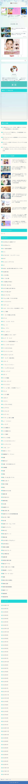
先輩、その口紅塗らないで (9, 464)
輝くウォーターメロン (8, 573)
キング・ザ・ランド (7, 338)
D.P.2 (4, 252)
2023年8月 (5, 638)
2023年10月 (6, 632)
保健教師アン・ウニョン (8, 454)
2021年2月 (5, 721)
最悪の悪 (5, 494)
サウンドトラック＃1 (8, 351)
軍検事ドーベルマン (7, 570)
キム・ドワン (6, 328)
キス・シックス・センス (8, 321)
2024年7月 (5, 608)
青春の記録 (5, 583)
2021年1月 (5, 724)
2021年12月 (6, 691)
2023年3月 (5, 651)
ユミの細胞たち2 (7, 431)
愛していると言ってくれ (8, 477)
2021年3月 (5, 718)
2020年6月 (5, 748)
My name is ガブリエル (8, 262)
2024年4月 (5, 618)
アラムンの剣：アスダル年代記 (10, 298)
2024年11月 (6, 605)
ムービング (5, 424)
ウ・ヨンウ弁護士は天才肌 (9, 315)
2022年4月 (5, 678)
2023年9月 (5, 635)
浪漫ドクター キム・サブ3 (9, 524)
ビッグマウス (6, 407)
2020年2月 (5, 761)
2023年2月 (5, 655)
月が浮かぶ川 (6, 497)
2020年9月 (5, 738)
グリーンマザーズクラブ (8, 344)
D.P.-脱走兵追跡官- (7, 248)
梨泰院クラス (6, 507)
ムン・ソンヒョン (7, 421)
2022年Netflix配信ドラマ (9, 242)
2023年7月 (5, 641)
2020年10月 (6, 734)
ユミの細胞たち (6, 427)
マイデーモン (6, 414)
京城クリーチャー (7, 451)
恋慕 (4, 471)
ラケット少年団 (6, 437)
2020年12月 (6, 728)
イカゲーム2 (6, 305)
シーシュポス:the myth (8, 368)
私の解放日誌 (6, 553)
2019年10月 (6, 774)
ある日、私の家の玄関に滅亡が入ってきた (13, 268)
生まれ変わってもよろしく (9, 540)
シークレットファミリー (8, 364)
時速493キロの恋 (7, 490)
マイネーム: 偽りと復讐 (8, 417)
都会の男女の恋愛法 (7, 580)
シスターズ (5, 361)
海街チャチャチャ (7, 527)
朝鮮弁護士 (5, 500)
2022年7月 (5, 668)
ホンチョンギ (6, 411)
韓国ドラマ (5, 590)
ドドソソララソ (6, 384)
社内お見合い (6, 543)
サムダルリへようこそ (8, 354)
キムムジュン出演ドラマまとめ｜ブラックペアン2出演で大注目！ (15, 143)
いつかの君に (6, 275)
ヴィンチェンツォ (7, 444)
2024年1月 (5, 625)
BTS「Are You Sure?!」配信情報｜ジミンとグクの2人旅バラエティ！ (15, 138)
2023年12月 (6, 628)
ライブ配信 (5, 434)
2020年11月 (6, 731)
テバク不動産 (6, 378)
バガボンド (5, 398)
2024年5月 (5, 615)
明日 (4, 487)
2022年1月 (5, 688)
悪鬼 (4, 474)
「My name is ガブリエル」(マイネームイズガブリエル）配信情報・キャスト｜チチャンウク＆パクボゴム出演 (15, 149)
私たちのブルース (7, 550)
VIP (4, 265)
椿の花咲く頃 (6, 510)
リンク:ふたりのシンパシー (9, 441)
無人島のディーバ (7, 534)
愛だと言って (6, 480)
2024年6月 (5, 612)
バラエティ (5, 401)
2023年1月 (5, 658)
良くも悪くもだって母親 (8, 567)
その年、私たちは (7, 285)
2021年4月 (5, 714)
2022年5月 (5, 675)
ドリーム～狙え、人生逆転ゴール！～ (12, 388)
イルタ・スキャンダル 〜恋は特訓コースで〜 (13, 308)
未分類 (4, 504)
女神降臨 (5, 467)
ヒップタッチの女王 (7, 404)
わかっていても (6, 295)
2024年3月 (5, 622)
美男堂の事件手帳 (7, 560)
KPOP (4, 258)
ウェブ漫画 (5, 311)
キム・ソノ (5, 325)
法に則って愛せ (6, 517)
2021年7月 (5, 708)
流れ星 (4, 520)
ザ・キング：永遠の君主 (8, 358)
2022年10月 (6, 661)
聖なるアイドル (6, 563)
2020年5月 (5, 751)
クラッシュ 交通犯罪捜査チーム (10, 341)
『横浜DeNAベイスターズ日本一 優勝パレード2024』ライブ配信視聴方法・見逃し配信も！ (15, 128)
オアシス (5, 318)
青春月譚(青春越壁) (7, 587)
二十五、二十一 (6, 447)
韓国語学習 (5, 597)
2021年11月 (6, 695)
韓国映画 (5, 593)
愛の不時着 (5, 484)
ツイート (3, 233)
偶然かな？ (5, 461)
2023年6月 (5, 645)
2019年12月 (6, 768)
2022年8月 (5, 665)
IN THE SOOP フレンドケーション (11, 255)
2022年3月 (5, 681)
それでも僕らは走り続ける (9, 288)
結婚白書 (5, 557)
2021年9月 (5, 701)
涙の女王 (5, 530)
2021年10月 (6, 698)
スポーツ (5, 374)
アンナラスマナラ (7, 301)
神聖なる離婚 (6, 547)
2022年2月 (5, 685)
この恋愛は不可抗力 (7, 281)
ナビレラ (5, 391)
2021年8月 (5, 705)
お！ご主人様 (6, 278)
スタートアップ (6, 371)
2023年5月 (5, 648)
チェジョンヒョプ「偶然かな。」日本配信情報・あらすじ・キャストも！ (14, 133)
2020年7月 (5, 744)
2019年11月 (6, 771)
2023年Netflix (6, 245)
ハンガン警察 (6, 394)
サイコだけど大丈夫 (7, 348)
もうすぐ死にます (7, 291)
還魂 (4, 577)
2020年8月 (5, 741)
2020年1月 (5, 764)
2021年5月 (5, 711)
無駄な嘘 (5, 537)
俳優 (4, 457)
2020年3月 (5, 758)
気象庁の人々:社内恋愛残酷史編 (10, 514)
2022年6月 (5, 671)
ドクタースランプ (7, 381)
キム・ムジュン (6, 331)
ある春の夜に (6, 271)
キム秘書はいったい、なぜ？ (9, 334)
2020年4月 (5, 754)
